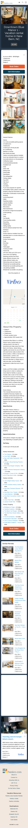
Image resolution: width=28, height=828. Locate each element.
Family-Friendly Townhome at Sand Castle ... (20, 600)
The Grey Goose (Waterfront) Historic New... (19, 587)
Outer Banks (14, 819)
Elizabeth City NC (14, 814)
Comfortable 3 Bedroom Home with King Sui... (19, 663)
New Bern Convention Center (12, 496)
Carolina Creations (9, 509)
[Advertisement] (14, 685)
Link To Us (14, 783)
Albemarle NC (14, 808)
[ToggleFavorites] (24, 55)
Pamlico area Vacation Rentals (14, 796)
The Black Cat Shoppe (10, 511)
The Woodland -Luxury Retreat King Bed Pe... (19, 549)
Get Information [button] (14, 72)
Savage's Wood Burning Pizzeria (13, 462)
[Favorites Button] (19, 2)
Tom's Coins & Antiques (11, 520)
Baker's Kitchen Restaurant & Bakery (14, 469)
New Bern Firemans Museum (12, 488)
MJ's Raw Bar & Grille (10, 475)
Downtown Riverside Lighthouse (18, 613)
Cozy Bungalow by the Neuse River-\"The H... (20, 650)
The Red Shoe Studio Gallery (12, 513)
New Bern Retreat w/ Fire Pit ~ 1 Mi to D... (20, 627)
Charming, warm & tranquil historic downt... (11, 738)
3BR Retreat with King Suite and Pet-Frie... (19, 573)
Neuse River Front (20, 638)
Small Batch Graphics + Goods (12, 522)
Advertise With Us (14, 780)
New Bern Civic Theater (11, 492)
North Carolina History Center (12, 484)
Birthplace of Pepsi (9, 507)
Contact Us (14, 777)
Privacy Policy (14, 785)
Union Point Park (9, 500)
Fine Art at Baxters (9, 516)
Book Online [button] (14, 67)
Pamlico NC (14, 811)
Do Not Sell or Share (14, 788)
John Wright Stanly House (11, 480)
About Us (14, 774)
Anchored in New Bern (10, 518)
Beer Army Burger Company (12, 465)
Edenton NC (14, 817)
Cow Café (7, 456)
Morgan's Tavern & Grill (10, 473)
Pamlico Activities (14, 801)
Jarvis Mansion (8, 494)
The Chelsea (7, 454)
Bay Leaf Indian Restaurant (11, 458)
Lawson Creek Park (9, 501)
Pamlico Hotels (14, 798)
